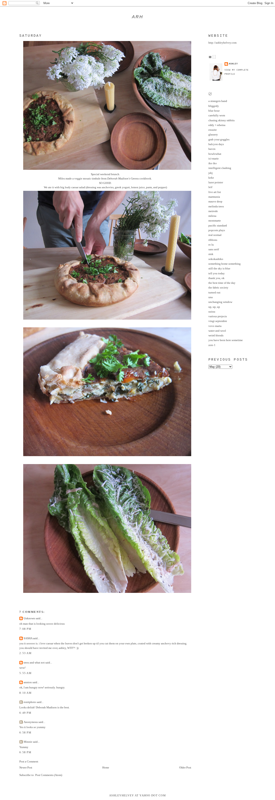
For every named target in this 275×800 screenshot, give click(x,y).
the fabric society (218, 287)
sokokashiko (215, 259)
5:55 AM (25, 673)
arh (137, 16)
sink (210, 254)
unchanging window (220, 302)
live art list (214, 192)
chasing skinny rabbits (221, 120)
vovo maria (215, 326)
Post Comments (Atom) (48, 775)
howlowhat (214, 153)
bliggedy (213, 106)
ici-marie (213, 158)
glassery (213, 134)
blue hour (214, 110)
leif (210, 187)
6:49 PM (25, 712)
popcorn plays (216, 230)
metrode (213, 211)
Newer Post (25, 767)
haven (211, 148)
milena (212, 215)
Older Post (185, 767)
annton (28, 682)
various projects (217, 316)
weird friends (215, 335)
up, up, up (214, 306)
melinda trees (216, 206)
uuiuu (211, 311)
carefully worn (216, 115)
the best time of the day (221, 282)
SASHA (28, 638)
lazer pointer (215, 182)
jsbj (210, 173)
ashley (233, 64)
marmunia (214, 196)
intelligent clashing (219, 168)
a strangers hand (217, 101)
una (210, 297)
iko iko (212, 163)
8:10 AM (25, 692)
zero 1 (211, 345)
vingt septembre (217, 321)
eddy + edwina (216, 125)
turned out (214, 292)
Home (105, 767)
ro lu (211, 244)
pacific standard (217, 225)
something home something (224, 263)
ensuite (212, 129)
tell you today (216, 273)
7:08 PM (25, 628)
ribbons (212, 239)
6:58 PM (25, 732)
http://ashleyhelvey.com (222, 42)
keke (211, 177)
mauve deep (215, 201)
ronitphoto (30, 702)
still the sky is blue (219, 268)
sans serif (213, 249)
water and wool (217, 330)
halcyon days (216, 144)
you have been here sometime (225, 340)
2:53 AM (25, 653)
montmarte (214, 220)
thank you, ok (216, 278)
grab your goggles (218, 139)
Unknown (29, 618)
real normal (215, 235)
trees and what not (34, 662)
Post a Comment (28, 761)
